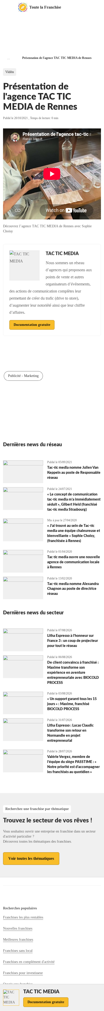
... (8, 58)
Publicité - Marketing (23, 376)
